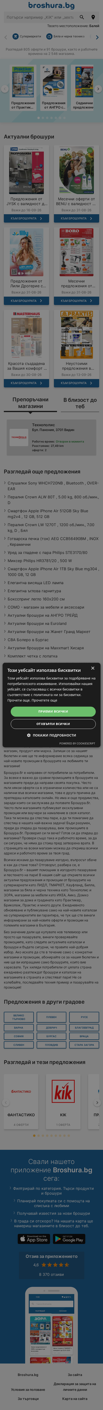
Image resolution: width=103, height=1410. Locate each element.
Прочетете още (44, 700)
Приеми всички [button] (53, 711)
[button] (51, 735)
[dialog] (52, 705)
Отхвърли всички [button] (53, 724)
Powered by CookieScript (77, 743)
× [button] (92, 668)
